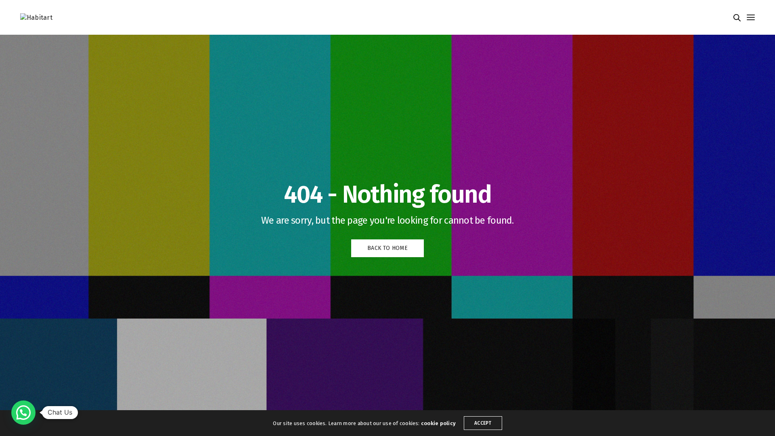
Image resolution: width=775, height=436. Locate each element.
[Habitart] (36, 17)
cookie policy (438, 423)
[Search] (737, 17)
